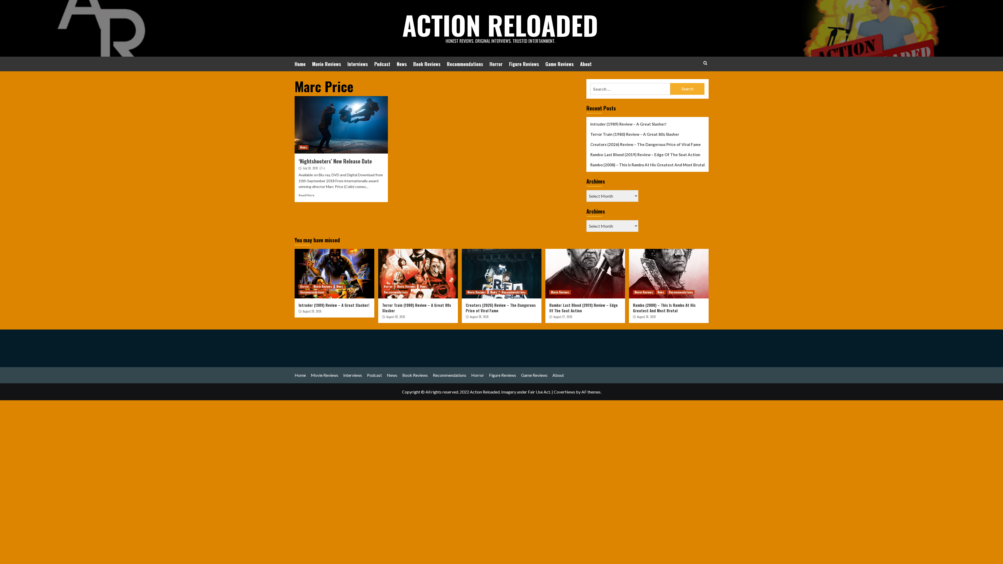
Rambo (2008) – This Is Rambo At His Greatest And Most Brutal (647, 164)
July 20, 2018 (310, 168)
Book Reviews (426, 64)
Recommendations (465, 64)
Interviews (357, 64)
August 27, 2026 (562, 317)
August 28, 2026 (395, 317)
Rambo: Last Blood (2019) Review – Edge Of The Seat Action (645, 154)
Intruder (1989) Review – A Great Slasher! (628, 124)
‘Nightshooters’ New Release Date (335, 161)
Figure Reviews (524, 64)
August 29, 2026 (312, 311)
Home (300, 64)
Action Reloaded (500, 24)
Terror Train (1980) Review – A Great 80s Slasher (634, 134)
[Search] (705, 63)
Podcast (382, 64)
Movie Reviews (326, 64)
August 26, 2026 (646, 317)
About (586, 64)
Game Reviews (559, 64)
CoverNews (564, 391)
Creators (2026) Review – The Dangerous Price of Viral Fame (645, 144)
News (402, 64)
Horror (496, 64)
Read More (306, 195)
